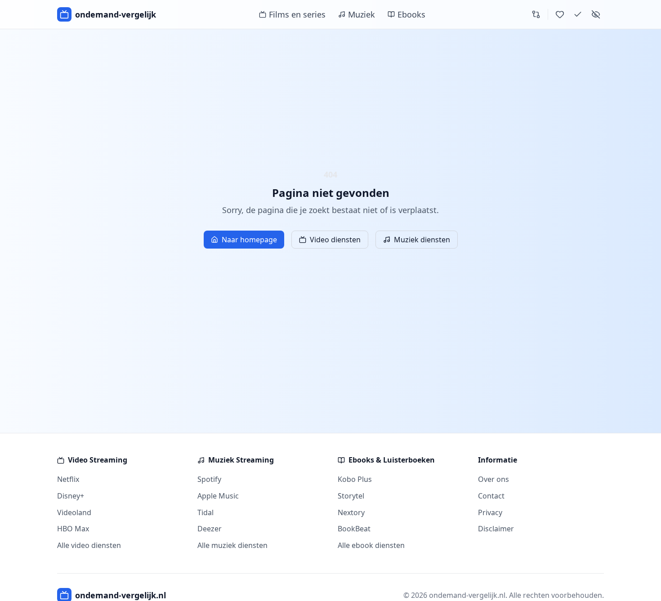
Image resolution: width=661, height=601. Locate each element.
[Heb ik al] (578, 14)
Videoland (74, 512)
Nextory (351, 512)
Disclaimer (496, 529)
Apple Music (218, 496)
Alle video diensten (89, 545)
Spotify (209, 479)
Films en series (297, 14)
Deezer (209, 529)
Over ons (493, 479)
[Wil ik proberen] (560, 14)
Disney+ (70, 496)
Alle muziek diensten (232, 545)
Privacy (490, 512)
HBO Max (73, 529)
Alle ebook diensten (371, 545)
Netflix (68, 479)
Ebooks (411, 14)
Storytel (351, 496)
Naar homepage (249, 240)
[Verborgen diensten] (596, 14)
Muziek (361, 14)
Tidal (205, 512)
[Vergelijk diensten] (536, 14)
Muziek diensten (422, 240)
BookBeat (354, 529)
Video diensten (335, 240)
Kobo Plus (355, 479)
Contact (491, 496)
